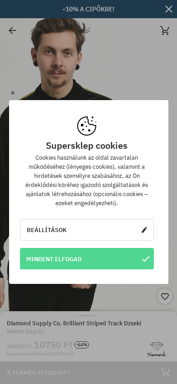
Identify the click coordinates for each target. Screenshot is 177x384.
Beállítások (47, 230)
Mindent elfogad (54, 259)
